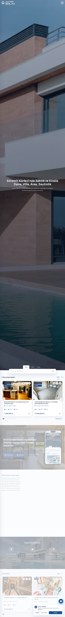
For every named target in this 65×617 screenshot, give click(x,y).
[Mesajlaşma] (61, 601)
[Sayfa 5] (12, 419)
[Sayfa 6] (14, 419)
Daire (58, 377)
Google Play (10, 453)
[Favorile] (26, 383)
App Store (21, 453)
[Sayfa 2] (5, 419)
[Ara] (53, 371)
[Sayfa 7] (16, 419)
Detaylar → (40, 609)
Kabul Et (55, 612)
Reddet (37, 612)
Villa (62, 377)
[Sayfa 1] (3, 419)
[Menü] (62, 2)
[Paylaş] (29, 383)
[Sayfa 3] (8, 419)
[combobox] (30, 371)
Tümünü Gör (58, 418)
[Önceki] (3, 399)
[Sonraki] (61, 399)
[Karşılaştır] (23, 383)
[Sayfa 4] (10, 419)
